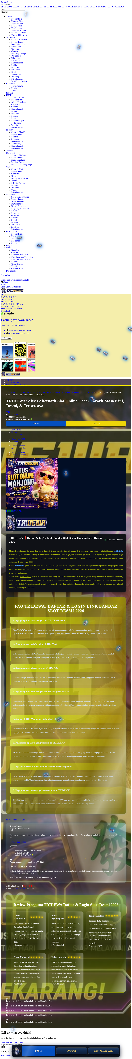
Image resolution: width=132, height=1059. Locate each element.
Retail (13, 72)
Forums (14, 262)
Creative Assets (17, 268)
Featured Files (17, 21)
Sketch (14, 243)
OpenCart (15, 215)
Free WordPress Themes (21, 259)
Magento (15, 213)
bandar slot (19, 566)
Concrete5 (15, 174)
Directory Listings (18, 53)
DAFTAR (96, 423)
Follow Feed (16, 26)
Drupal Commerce (18, 206)
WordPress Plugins (19, 81)
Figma (13, 236)
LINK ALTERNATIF (103, 1051)
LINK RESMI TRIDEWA (44, 392)
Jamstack (10, 151)
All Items (10, 16)
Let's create (6, 338)
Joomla (14, 181)
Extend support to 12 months (27, 862)
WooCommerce (17, 201)
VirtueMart (15, 225)
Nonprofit (15, 67)
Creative (14, 51)
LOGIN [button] (9, 511)
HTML (9, 95)
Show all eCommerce (20, 197)
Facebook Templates (19, 255)
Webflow (15, 188)
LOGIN (36, 423)
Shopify (9, 130)
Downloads (11, 271)
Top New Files (17, 23)
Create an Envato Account (12, 280)
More (8, 248)
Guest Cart (5, 276)
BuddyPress (16, 46)
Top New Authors (18, 30)
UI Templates (11, 231)
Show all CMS (17, 169)
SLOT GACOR (7, 302)
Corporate (15, 49)
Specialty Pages (17, 120)
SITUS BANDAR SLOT (11, 309)
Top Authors (16, 28)
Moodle (14, 185)
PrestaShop (15, 218)
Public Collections (18, 33)
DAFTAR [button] (17, 511)
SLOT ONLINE (8, 299)
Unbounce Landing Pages (21, 164)
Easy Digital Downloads (21, 208)
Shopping (15, 139)
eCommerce (16, 56)
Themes (14, 90)
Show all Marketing (19, 155)
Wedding (15, 77)
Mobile (14, 65)
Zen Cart (15, 227)
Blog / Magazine (18, 44)
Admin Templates (18, 102)
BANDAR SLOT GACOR (82, 392)
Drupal (14, 176)
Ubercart (14, 222)
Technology (16, 74)
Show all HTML (18, 97)
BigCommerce (17, 204)
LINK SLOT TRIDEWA (16, 385)
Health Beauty (17, 141)
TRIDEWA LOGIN (14, 382)
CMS (8, 167)
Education (15, 58)
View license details (18, 842)
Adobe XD (15, 238)
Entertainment (17, 63)
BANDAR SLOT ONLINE (12, 304)
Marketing (10, 153)
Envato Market (7, 2)
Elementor (15, 60)
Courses (14, 252)
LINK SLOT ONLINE (10, 306)
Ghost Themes (17, 264)
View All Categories (19, 35)
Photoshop (15, 241)
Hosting (9, 93)
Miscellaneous (17, 79)
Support (14, 441)
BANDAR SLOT (8, 297)
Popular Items (17, 42)
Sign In (26, 280)
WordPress (10, 37)
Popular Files (16, 19)
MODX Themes (18, 183)
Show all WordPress (19, 40)
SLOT (3, 295)
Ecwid (14, 211)
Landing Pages (17, 162)
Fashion (14, 137)
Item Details (16, 430)
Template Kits (17, 86)
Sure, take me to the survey (12, 1042)
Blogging (15, 250)
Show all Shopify (18, 132)
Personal (14, 116)
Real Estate (15, 70)
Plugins (14, 88)
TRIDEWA (11, 380)
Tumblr (14, 266)
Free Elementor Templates (22, 257)
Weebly (14, 190)
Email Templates (18, 160)
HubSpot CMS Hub (19, 178)
